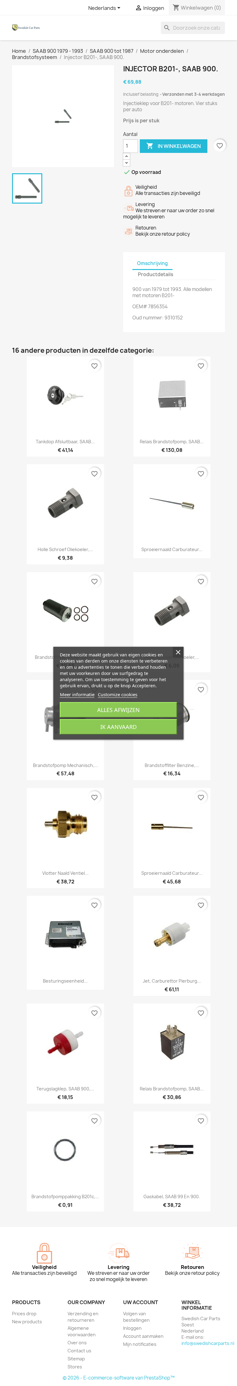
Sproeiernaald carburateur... (171, 549)
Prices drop (24, 1313)
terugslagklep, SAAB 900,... (65, 1089)
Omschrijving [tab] (152, 263)
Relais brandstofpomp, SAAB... (172, 441)
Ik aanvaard (118, 727)
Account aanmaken (143, 1336)
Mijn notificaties (139, 1344)
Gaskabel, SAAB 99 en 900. (171, 1196)
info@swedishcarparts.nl (207, 1343)
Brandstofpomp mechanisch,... (65, 765)
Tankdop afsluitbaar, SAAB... (65, 441)
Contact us (79, 1351)
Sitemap (76, 1359)
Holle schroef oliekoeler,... (65, 549)
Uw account (140, 1302)
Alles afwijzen (118, 710)
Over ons (77, 1343)
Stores (75, 1367)
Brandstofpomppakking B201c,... (65, 1196)
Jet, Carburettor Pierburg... (172, 981)
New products (27, 1322)
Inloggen (132, 1328)
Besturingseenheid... (65, 981)
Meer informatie (77, 694)
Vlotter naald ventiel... (65, 873)
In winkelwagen (173, 146)
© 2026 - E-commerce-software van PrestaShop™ (119, 1378)
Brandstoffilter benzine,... (172, 765)
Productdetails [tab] (155, 274)
